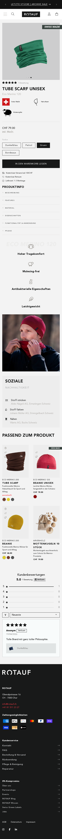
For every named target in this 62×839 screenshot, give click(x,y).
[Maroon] (4, 499)
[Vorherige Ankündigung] (5, 4)
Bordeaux (10, 153)
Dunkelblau (11, 145)
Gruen (43, 145)
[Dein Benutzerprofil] (49, 14)
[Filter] (5, 615)
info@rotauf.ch (9, 704)
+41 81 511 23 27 (10, 707)
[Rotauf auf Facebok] (9, 830)
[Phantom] (12, 499)
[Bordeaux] (35, 496)
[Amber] (8, 499)
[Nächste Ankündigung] (56, 4)
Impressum (30, 822)
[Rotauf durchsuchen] (13, 14)
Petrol (29, 145)
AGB (4, 822)
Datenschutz (16, 822)
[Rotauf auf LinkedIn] (16, 830)
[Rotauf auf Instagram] (3, 830)
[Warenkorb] (57, 14)
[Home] (31, 14)
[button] (9, 83)
